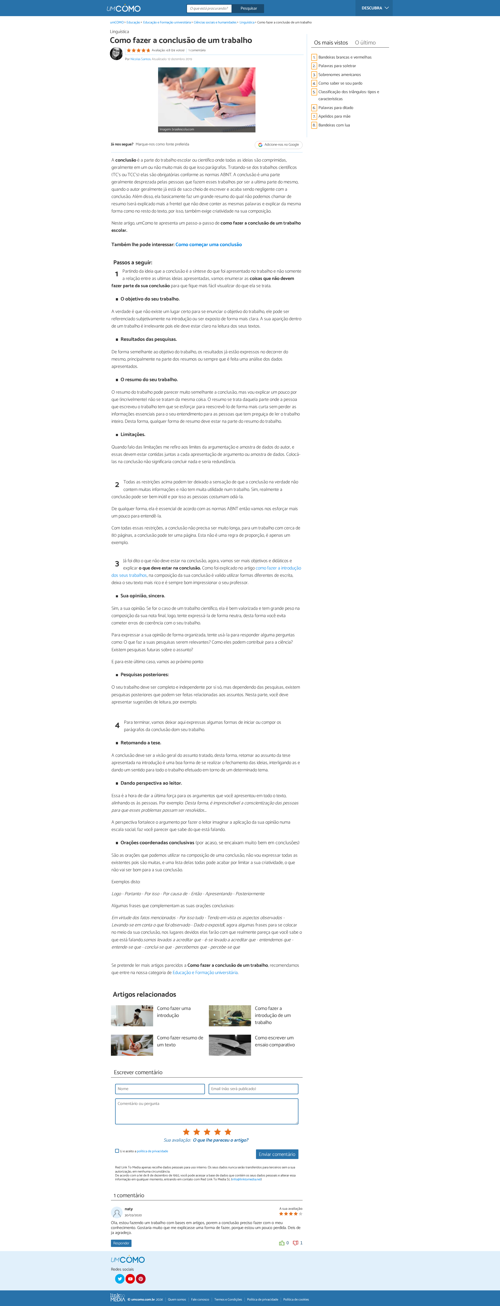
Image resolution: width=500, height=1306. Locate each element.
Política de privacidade (262, 1300)
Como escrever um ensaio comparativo (275, 1042)
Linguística (247, 22)
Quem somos (177, 1300)
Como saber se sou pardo (340, 83)
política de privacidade (152, 1151)
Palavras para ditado (335, 107)
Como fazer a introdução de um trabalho (273, 1015)
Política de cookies (296, 1300)
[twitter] (119, 1278)
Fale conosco (200, 1300)
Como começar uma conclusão (209, 245)
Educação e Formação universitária (167, 22)
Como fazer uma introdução (174, 1012)
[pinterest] (140, 1278)
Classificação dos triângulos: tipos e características (348, 95)
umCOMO (117, 22)
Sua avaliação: (177, 1140)
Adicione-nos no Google (281, 145)
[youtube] (130, 1278)
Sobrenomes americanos (339, 74)
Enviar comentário (277, 1154)
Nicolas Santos (140, 59)
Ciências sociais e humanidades (215, 22)
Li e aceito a (144, 1151)
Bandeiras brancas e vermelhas (345, 57)
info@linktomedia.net (246, 1179)
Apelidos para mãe (334, 116)
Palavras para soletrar (337, 65)
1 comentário (197, 50)
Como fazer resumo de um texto (180, 1042)
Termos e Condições (228, 1300)
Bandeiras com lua (334, 125)
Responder (121, 1243)
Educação (133, 22)
